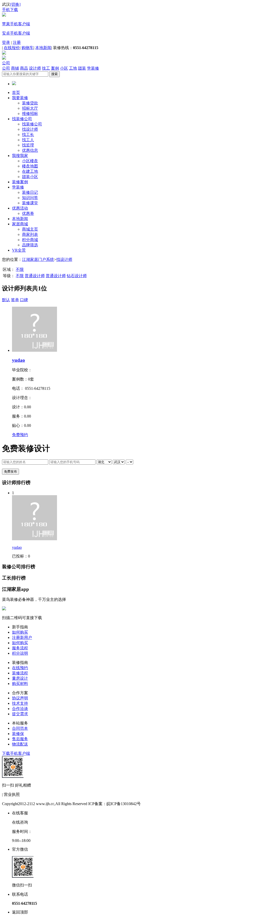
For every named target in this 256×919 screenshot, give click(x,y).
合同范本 (20, 728)
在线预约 (20, 668)
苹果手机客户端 (16, 24)
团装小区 (30, 176)
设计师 (35, 68)
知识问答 (30, 198)
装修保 (18, 733)
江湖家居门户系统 (38, 259)
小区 (64, 68)
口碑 (24, 300)
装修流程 (20, 673)
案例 (55, 68)
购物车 (28, 48)
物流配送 (20, 744)
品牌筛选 (30, 245)
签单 (15, 300)
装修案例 (20, 182)
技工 (46, 68)
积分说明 (20, 653)
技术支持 (20, 703)
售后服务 (20, 739)
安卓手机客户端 (16, 33)
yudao (18, 360)
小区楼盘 (30, 161)
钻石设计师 (77, 276)
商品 (24, 68)
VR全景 (19, 250)
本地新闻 (43, 48)
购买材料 (20, 683)
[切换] (15, 4)
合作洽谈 (20, 708)
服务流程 (20, 648)
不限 (20, 269)
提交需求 (20, 714)
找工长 (28, 134)
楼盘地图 (30, 166)
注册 (17, 42)
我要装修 (20, 98)
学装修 (93, 68)
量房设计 (20, 678)
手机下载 (10, 10)
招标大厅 (30, 108)
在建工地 (30, 171)
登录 (6, 42)
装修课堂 (30, 203)
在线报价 (12, 48)
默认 (6, 300)
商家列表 (30, 234)
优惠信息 (30, 150)
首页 (16, 92)
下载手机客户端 (16, 753)
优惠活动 (20, 208)
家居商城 (20, 224)
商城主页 (30, 229)
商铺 (15, 68)
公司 (6, 63)
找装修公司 (22, 119)
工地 (73, 68)
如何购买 (20, 632)
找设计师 (30, 129)
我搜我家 (20, 155)
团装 (82, 68)
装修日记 (30, 192)
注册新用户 (22, 637)
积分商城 (30, 240)
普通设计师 (35, 276)
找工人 (28, 140)
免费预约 (20, 435)
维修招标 (30, 113)
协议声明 (20, 698)
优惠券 (28, 213)
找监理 (28, 145)
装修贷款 (30, 103)
